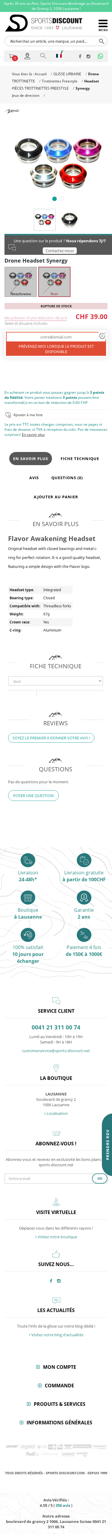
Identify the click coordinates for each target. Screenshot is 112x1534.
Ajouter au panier (56, 496)
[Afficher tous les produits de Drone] (11, 111)
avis (63, 1505)
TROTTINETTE (23, 81)
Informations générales (59, 1422)
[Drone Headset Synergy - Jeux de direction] (58, 164)
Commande (59, 1385)
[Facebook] (81, 56)
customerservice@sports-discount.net (56, 1050)
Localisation (57, 1113)
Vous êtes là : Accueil (29, 73)
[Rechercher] (43, 56)
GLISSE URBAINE (67, 73)
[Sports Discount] (51, 23)
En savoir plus (33, 434)
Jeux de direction (25, 95)
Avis (34, 477)
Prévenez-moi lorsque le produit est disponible (56, 349)
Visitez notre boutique (57, 1236)
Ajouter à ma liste (28, 414)
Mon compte (59, 1367)
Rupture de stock (56, 306)
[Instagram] (89, 56)
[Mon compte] (27, 56)
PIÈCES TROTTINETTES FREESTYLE (40, 88)
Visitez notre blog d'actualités (56, 1334)
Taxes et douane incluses (25, 323)
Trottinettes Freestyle (59, 81)
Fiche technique (80, 458)
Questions (67, 477)
